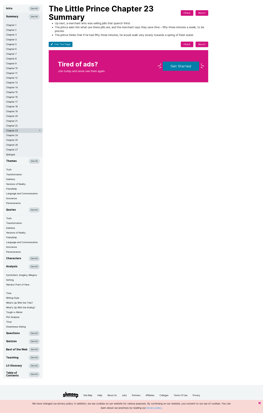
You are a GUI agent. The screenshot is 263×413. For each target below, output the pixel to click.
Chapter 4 (11, 39)
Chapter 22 (12, 125)
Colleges (164, 395)
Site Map (87, 395)
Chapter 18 (12, 106)
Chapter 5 (11, 44)
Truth (9, 169)
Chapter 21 (12, 120)
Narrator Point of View (17, 284)
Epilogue (10, 154)
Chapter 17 (12, 101)
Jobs (124, 395)
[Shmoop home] (70, 395)
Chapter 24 (12, 135)
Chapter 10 (12, 68)
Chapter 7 (11, 53)
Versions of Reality (16, 184)
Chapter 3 (11, 34)
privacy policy (154, 407)
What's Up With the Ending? (20, 307)
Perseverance (13, 203)
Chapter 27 (12, 149)
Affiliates (150, 395)
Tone (8, 293)
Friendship (11, 188)
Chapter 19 (12, 111)
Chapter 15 (12, 92)
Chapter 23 (12, 130)
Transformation (14, 174)
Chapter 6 (11, 49)
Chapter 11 (11, 73)
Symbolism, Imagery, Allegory (21, 275)
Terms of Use (181, 395)
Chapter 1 (11, 25)
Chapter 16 (12, 97)
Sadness (10, 179)
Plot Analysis (12, 317)
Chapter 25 (12, 140)
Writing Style (12, 297)
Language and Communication (22, 193)
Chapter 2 (11, 29)
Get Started (181, 66)
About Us (112, 395)
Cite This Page (61, 44)
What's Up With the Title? (19, 302)
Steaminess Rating (16, 326)
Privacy (196, 395)
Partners (136, 395)
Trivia (9, 321)
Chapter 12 (12, 77)
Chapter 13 (12, 82)
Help (100, 395)
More (201, 13)
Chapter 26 (12, 144)
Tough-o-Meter (14, 312)
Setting (10, 279)
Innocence (11, 198)
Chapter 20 (12, 116)
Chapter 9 (11, 63)
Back (187, 13)
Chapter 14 (12, 87)
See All (34, 8)
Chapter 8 (11, 58)
